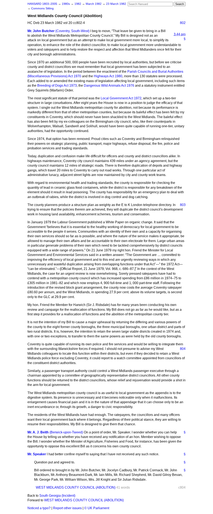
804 (183, 349)
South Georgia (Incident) (57, 495)
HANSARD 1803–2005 (42, 3)
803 (183, 205)
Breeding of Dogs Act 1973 (57, 85)
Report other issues (67, 508)
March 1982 (94, 3)
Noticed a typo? (39, 508)
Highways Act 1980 (108, 76)
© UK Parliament (96, 508)
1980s (66, 3)
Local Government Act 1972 (121, 98)
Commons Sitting (42, 8)
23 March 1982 (116, 3)
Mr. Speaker (36, 454)
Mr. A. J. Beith (38, 432)
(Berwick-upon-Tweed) (66, 432)
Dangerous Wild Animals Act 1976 (109, 85)
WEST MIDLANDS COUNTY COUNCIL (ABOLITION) (75, 487)
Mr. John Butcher (40, 31)
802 (183, 23)
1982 (78, 3)
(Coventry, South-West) (72, 31)
